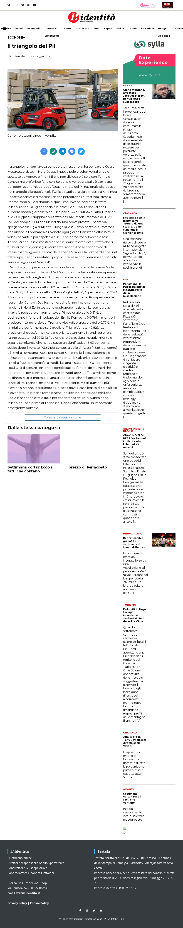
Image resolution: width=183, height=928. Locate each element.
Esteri (19, 28)
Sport (67, 28)
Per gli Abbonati (164, 29)
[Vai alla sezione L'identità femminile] (146, 5)
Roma (95, 28)
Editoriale (147, 28)
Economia (33, 28)
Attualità (81, 28)
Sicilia (120, 28)
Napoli (108, 28)
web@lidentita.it (28, 893)
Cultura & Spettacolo (52, 29)
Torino (132, 28)
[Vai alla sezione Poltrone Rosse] (166, 5)
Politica (6, 28)
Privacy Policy (17, 903)
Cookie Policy (39, 903)
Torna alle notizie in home (62, 417)
